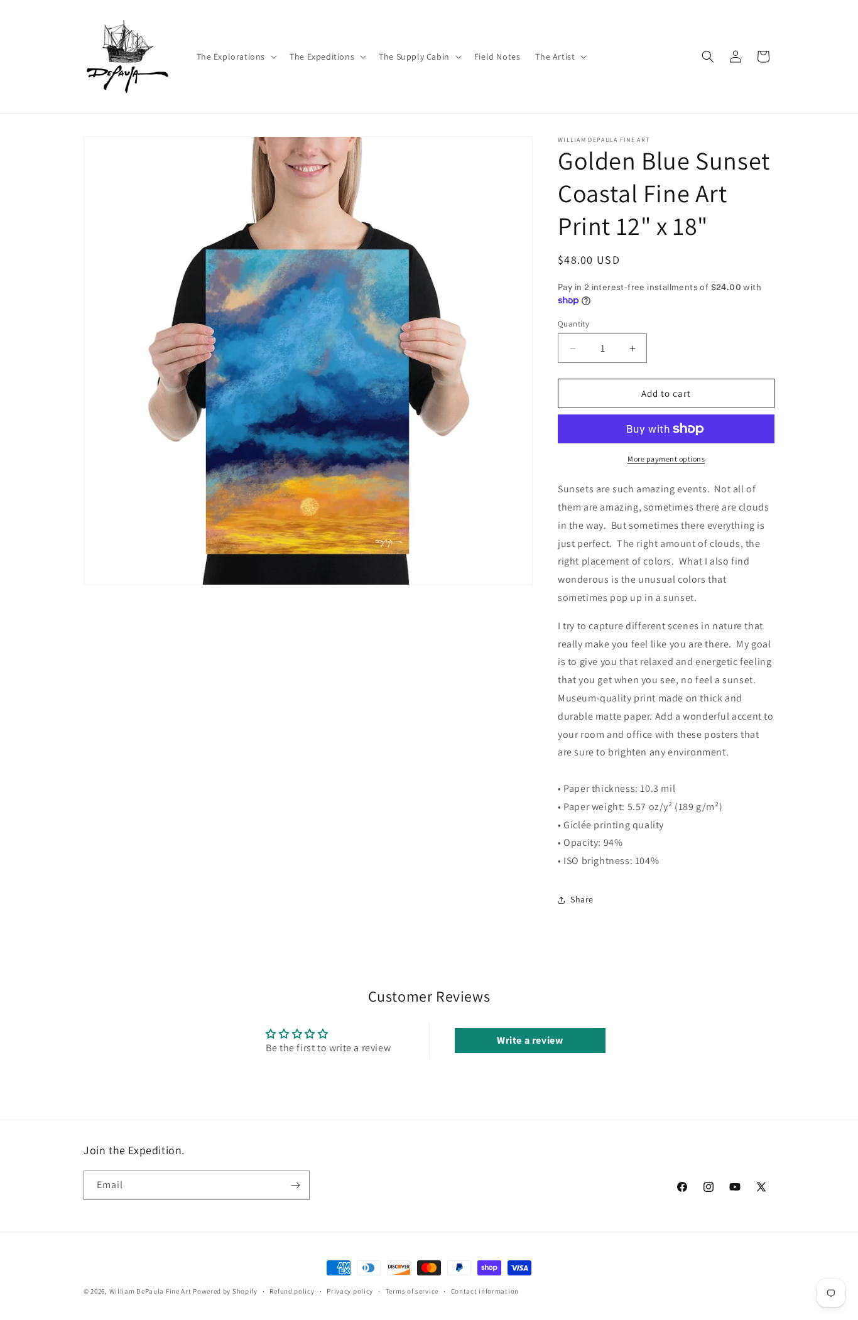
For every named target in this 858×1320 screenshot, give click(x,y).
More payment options (666, 458)
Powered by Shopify (225, 1291)
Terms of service (412, 1291)
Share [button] (582, 899)
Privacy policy (350, 1291)
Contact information (485, 1291)
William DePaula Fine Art (150, 1291)
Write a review (530, 1040)
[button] (236, 56)
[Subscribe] (295, 1185)
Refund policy (291, 1291)
